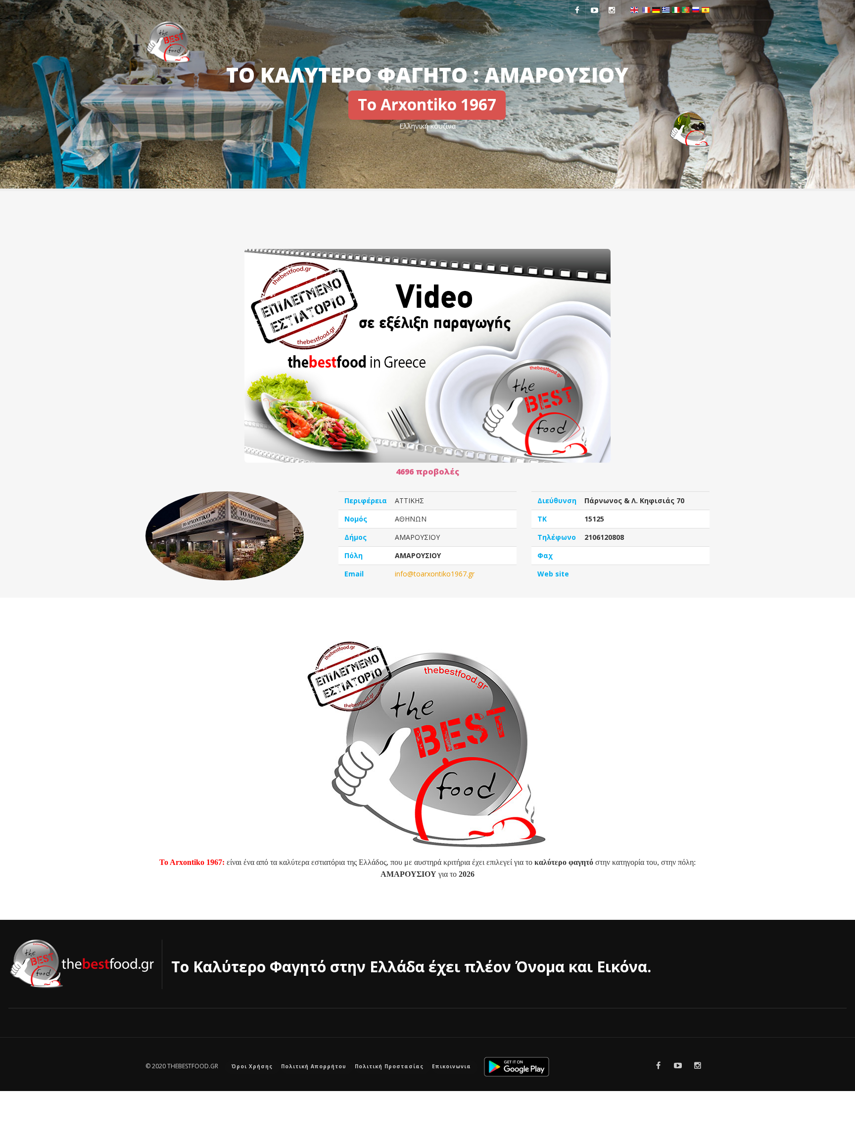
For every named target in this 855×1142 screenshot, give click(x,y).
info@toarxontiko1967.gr (435, 573)
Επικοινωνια (451, 1066)
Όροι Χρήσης (252, 1066)
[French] (646, 9)
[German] (656, 9)
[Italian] (676, 9)
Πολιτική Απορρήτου (313, 1066)
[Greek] (666, 9)
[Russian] (696, 9)
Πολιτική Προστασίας (389, 1066)
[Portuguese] (686, 9)
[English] (634, 9)
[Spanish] (706, 9)
